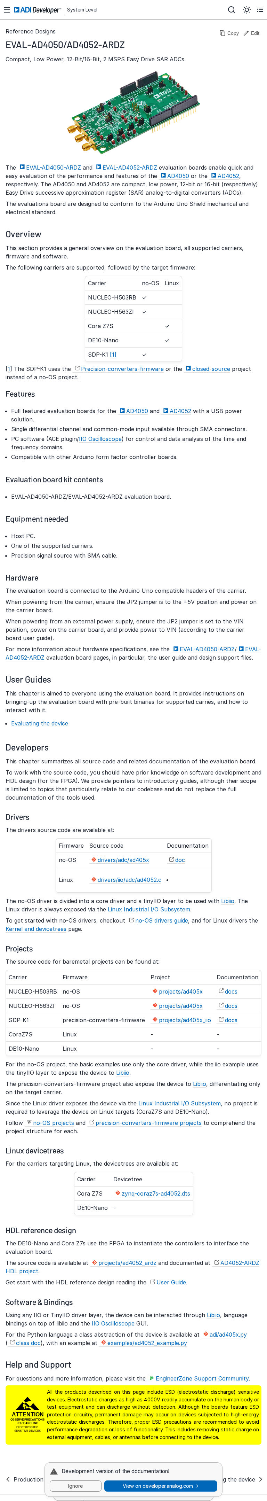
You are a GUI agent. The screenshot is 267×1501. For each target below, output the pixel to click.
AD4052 (228, 175)
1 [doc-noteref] (113, 354)
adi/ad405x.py (228, 1334)
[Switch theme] (246, 9)
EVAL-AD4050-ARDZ (53, 167)
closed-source (211, 368)
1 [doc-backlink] (9, 368)
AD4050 (178, 175)
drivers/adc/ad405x (123, 859)
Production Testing (39, 1479)
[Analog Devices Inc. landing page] (38, 10)
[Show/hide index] (7, 10)
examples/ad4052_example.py (147, 1342)
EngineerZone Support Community (202, 1378)
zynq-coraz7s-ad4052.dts (156, 1193)
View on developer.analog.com (158, 1486)
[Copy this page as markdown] (229, 33)
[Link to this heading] (130, 44)
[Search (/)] (231, 9)
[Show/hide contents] (260, 10)
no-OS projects (53, 1122)
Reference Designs (31, 31)
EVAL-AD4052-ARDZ (130, 167)
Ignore (75, 1486)
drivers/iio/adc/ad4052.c (129, 879)
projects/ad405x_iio (185, 1020)
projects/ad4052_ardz (127, 1262)
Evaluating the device (39, 723)
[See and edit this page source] (251, 33)
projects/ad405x (181, 991)
